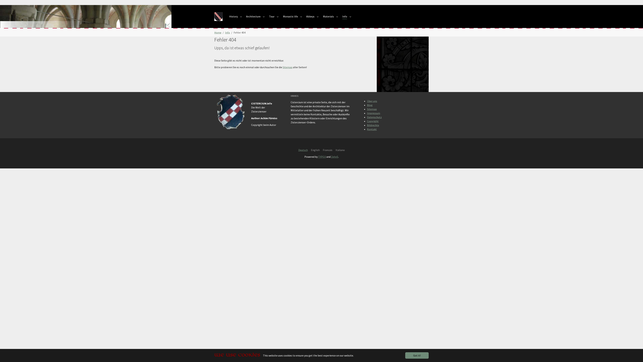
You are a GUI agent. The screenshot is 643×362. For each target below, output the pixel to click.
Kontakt (372, 129)
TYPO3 (322, 156)
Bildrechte (373, 125)
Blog (370, 105)
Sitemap (287, 67)
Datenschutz (374, 117)
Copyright (373, 121)
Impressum (373, 113)
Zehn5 (334, 156)
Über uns (372, 101)
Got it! (417, 355)
